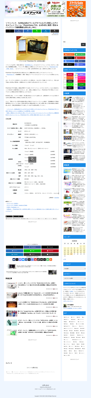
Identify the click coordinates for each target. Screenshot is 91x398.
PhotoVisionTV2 (17, 218)
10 (64, 250)
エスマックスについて (46, 387)
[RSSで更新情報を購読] (50, 259)
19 (71, 252)
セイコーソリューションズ (33, 218)
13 (74, 250)
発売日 (55, 218)
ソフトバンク (9, 216)
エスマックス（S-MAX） (13, 203)
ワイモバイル (81, 81)
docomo (70, 74)
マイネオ (81, 84)
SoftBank (24, 218)
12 (71, 250)
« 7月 (64, 259)
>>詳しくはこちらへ (68, 301)
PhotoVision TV (10, 74)
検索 (64, 41)
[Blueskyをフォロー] (23, 259)
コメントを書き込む (32, 367)
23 (84, 252)
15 (80, 250)
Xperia (70, 87)
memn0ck (56, 197)
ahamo (81, 74)
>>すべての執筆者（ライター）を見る (72, 308)
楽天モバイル (81, 77)
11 (68, 250)
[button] (54, 31)
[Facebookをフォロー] (26, 259)
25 (68, 254)
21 (77, 252)
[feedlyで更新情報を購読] (47, 259)
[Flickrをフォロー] (44, 259)
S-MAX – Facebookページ (13, 207)
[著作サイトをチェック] (14, 259)
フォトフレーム (49, 218)
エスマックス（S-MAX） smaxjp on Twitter (17, 205)
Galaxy (81, 87)
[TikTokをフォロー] (38, 259)
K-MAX (71, 291)
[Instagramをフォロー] (32, 259)
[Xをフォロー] (17, 259)
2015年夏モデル (29, 65)
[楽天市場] (55, 8)
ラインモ (70, 84)
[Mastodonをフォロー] (20, 259)
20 (74, 252)
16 (84, 250)
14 (77, 250)
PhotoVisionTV (9, 218)
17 (64, 252)
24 (64, 254)
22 (80, 252)
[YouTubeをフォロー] (35, 259)
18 (68, 252)
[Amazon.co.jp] (76, 8)
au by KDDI (70, 77)
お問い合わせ (46, 385)
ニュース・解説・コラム (18, 216)
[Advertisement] (32, 232)
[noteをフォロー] (41, 259)
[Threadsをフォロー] (29, 259)
